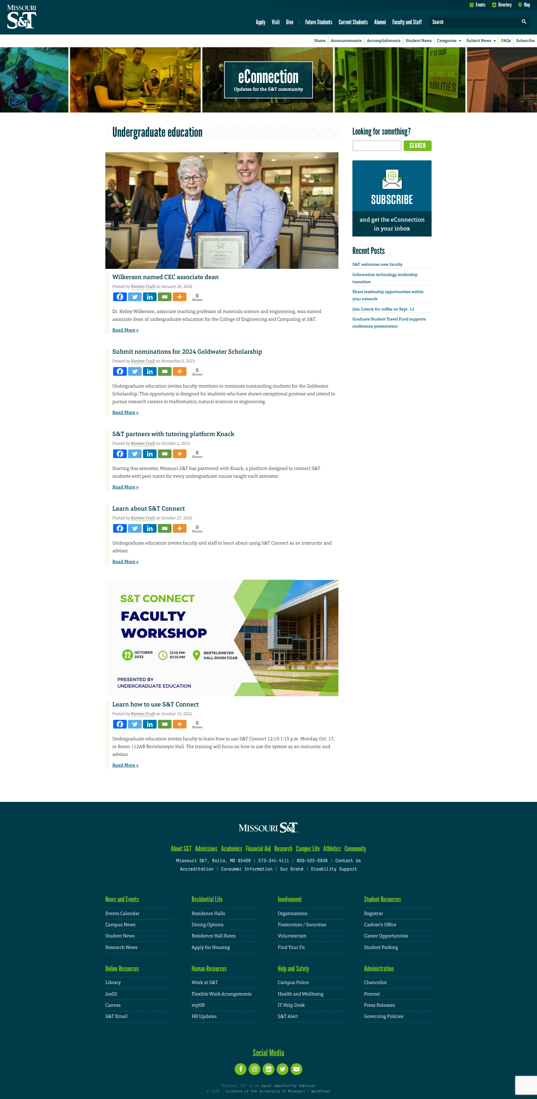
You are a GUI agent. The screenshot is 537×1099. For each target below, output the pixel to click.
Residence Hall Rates (214, 936)
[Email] (165, 296)
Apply (260, 22)
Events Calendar (122, 914)
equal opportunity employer (288, 1086)
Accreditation (196, 869)
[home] (41, 17)
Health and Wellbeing (301, 994)
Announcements (346, 41)
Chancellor (375, 983)
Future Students (318, 22)
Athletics (332, 848)
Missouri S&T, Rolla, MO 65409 (213, 861)
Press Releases (379, 1005)
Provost (372, 994)
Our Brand (291, 869)
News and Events (122, 899)
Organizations (292, 914)
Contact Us (348, 861)
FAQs (506, 41)
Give (289, 22)
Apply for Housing (211, 947)
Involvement (290, 899)
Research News (121, 947)
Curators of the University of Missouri (265, 1091)
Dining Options (207, 925)
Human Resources (209, 968)
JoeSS (111, 994)
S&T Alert (288, 1016)
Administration (379, 968)
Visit (276, 22)
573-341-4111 (273, 861)
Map (527, 5)
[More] (179, 296)
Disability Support (334, 869)
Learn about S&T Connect (148, 509)
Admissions (206, 848)
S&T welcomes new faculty (377, 264)
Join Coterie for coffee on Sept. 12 (383, 309)
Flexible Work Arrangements (222, 994)
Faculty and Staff (407, 22)
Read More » (125, 330)
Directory (505, 5)
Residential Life (207, 899)
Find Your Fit (291, 947)
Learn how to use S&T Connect (155, 705)
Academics (231, 848)
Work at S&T (205, 983)
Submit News (478, 41)
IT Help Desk (291, 1005)
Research (283, 848)
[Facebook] (120, 296)
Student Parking (381, 947)
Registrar (373, 914)
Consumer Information (246, 869)
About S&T (181, 848)
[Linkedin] (150, 296)
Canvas (113, 1005)
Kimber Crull (143, 286)
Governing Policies (383, 1016)
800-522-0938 (312, 861)
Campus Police (293, 983)
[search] (524, 22)
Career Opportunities (386, 936)
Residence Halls (208, 914)
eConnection (268, 76)
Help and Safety (293, 968)
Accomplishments (384, 41)
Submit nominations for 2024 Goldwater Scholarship (187, 352)
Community (355, 848)
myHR (198, 1005)
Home (320, 41)
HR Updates (204, 1016)
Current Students (353, 22)
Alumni (380, 22)
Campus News (120, 925)
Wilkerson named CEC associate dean (165, 277)
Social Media (268, 1052)
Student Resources (382, 899)
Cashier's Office (380, 925)
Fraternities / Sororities (302, 925)
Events (480, 5)
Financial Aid (258, 848)
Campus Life (308, 848)
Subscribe (525, 41)
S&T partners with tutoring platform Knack (173, 434)
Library (113, 983)
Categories (447, 41)
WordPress (320, 1091)
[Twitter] (135, 296)
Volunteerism (292, 936)
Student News (419, 41)
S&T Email (116, 1016)
